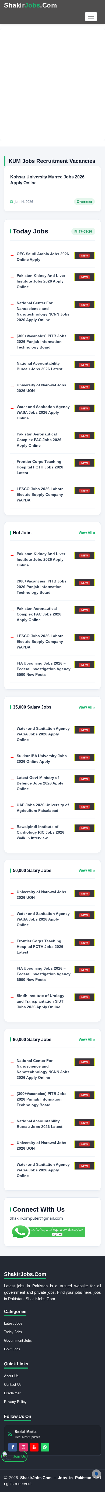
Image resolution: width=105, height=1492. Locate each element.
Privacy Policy (15, 1402)
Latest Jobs (13, 1323)
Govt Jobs (12, 1349)
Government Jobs (18, 1341)
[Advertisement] (52, 84)
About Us (11, 1376)
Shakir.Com (30, 5)
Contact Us (13, 1385)
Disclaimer (12, 1393)
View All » (87, 532)
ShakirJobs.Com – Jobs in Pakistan (56, 1477)
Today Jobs (13, 1332)
